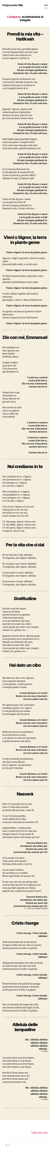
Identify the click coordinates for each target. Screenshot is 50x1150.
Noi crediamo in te (25, 466)
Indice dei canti (39, 1132)
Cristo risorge (25, 923)
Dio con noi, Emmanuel (25, 337)
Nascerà (25, 794)
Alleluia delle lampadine (25, 1027)
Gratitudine (25, 598)
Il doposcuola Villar (12, 5)
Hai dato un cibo (25, 665)
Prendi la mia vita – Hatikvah (25, 36)
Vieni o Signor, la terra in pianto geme (25, 240)
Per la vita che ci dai (25, 544)
